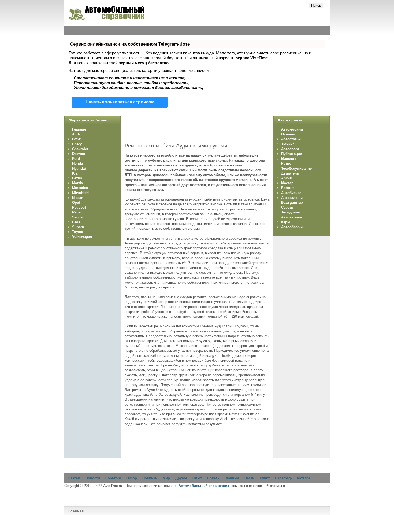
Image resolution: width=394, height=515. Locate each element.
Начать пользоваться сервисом (120, 102)
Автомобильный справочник (204, 486)
